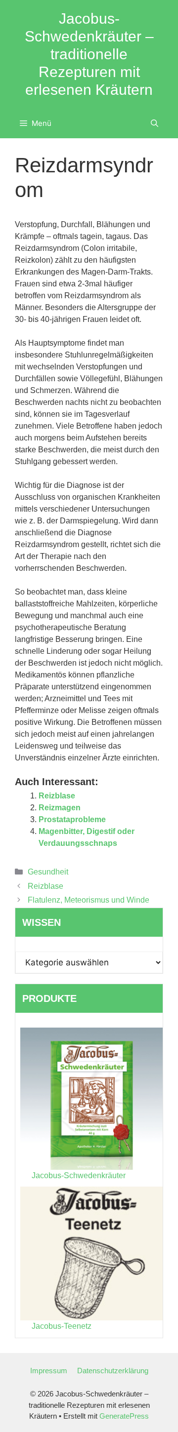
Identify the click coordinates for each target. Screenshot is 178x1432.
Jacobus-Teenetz (61, 1326)
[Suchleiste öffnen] (154, 123)
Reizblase (57, 796)
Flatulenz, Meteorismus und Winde (88, 900)
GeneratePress (124, 1416)
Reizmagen (60, 807)
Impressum (48, 1370)
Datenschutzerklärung (112, 1370)
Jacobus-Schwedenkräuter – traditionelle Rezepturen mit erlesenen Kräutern (89, 54)
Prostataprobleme (72, 819)
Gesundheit (48, 872)
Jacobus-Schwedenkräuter (79, 1175)
